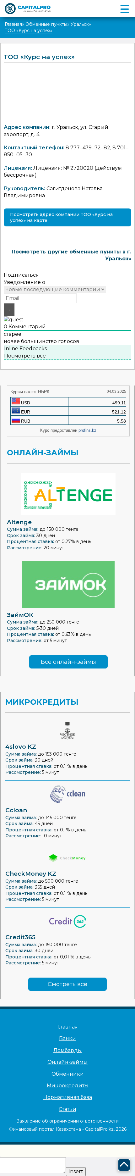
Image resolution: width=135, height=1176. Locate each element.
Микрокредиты (68, 1086)
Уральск (80, 24)
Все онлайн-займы (68, 661)
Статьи (67, 1109)
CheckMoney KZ (30, 873)
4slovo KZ (20, 746)
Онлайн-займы (67, 1062)
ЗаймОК (20, 615)
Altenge (19, 522)
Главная (13, 24)
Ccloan (16, 810)
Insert (75, 1171)
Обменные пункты (46, 24)
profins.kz (87, 430)
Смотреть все (67, 984)
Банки (67, 1038)
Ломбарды (67, 1050)
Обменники (67, 1074)
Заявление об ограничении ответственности (68, 1121)
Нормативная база (67, 1097)
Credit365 (20, 937)
